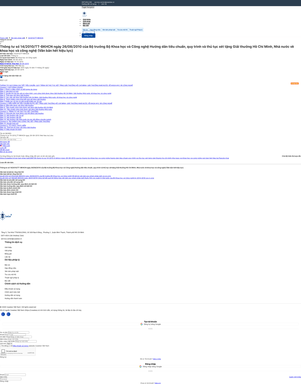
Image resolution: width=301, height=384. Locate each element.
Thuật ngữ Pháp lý (135, 30)
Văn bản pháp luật (108, 30)
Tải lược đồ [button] (4, 137)
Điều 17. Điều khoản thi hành (11, 129)
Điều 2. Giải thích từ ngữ (9, 91)
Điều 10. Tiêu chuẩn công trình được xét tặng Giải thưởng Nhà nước (26, 109)
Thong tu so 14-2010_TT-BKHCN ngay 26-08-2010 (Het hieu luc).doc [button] (26, 135)
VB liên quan (5, 150)
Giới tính (3, 343)
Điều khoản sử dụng (12, 289)
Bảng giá (8, 254)
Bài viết (86, 25)
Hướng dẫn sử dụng (89, 4)
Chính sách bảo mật (12, 292)
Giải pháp (8, 250)
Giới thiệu (8, 247)
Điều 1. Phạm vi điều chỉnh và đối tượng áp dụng (18, 89)
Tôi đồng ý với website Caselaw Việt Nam (25, 346)
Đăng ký (158, 383)
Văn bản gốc (5, 144)
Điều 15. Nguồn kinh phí (9, 123)
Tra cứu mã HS (122, 30)
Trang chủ (4, 38)
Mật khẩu (3, 339)
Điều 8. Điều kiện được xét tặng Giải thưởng (17, 105)
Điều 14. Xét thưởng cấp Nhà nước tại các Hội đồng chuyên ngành (25, 119)
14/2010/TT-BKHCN (35, 38)
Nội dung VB (5, 142)
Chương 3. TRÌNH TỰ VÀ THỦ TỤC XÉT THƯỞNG (19, 111)
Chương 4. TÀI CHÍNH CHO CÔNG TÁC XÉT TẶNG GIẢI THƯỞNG (25, 121)
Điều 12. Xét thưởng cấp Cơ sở (11, 115)
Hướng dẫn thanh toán (13, 298)
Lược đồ (3, 148)
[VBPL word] (1, 78)
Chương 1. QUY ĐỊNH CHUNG (11, 87)
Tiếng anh (6, 146)
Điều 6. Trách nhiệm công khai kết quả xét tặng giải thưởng (23, 99)
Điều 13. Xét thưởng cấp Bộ (10, 117)
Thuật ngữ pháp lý (12, 278)
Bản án (85, 30)
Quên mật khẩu (295, 377)
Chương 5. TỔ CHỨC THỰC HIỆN (13, 125)
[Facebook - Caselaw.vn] (3, 314)
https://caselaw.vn (32, 310)
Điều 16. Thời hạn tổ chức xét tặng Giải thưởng (18, 127)
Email (2, 335)
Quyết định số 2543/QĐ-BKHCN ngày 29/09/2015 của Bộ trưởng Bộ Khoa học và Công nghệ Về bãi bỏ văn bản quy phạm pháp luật (55, 176)
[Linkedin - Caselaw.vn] (8, 314)
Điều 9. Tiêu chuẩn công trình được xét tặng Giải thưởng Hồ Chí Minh (26, 107)
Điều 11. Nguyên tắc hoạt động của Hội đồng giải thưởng (22, 113)
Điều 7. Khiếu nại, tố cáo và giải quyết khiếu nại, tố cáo (21, 101)
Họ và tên (3, 332)
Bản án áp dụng (6, 152)
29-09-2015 (14, 64)
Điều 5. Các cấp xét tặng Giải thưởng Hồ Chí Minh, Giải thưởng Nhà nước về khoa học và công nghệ (38, 97)
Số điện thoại (5, 337)
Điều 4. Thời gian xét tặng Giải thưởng (14, 95)
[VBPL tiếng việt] (1, 74)
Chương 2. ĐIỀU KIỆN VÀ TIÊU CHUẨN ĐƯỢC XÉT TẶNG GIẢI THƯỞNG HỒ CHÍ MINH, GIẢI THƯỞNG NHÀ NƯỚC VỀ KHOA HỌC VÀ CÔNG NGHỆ (56, 103)
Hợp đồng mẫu (95, 30)
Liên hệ (104, 4)
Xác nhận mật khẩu (7, 341)
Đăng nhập (157, 359)
